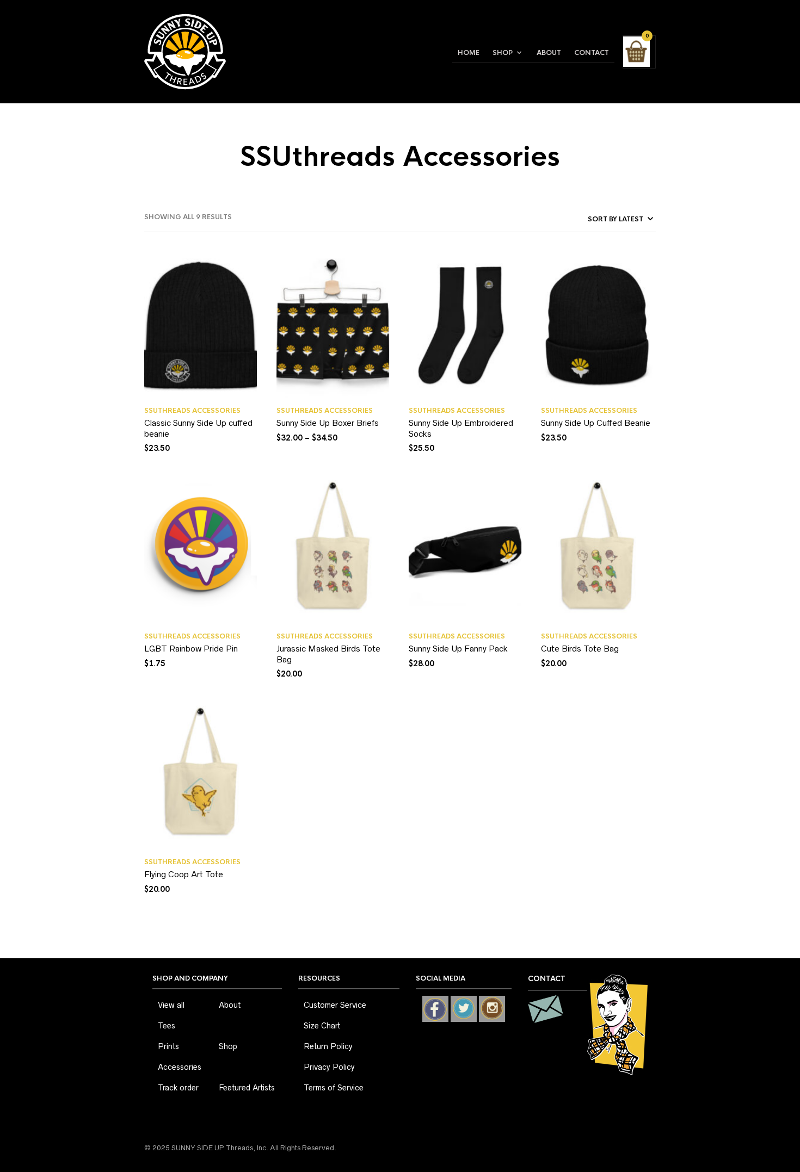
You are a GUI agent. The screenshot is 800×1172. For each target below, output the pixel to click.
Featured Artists (247, 1087)
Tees (166, 1025)
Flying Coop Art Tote (183, 874)
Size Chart (322, 1025)
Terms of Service (334, 1087)
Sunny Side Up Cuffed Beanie (595, 422)
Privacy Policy (329, 1067)
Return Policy (328, 1046)
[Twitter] (464, 1009)
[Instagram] (492, 1009)
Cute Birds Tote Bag (580, 648)
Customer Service (335, 1005)
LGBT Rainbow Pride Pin (191, 648)
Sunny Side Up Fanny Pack (458, 648)
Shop (503, 52)
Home (468, 52)
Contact (591, 52)
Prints (168, 1046)
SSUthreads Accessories (192, 410)
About (549, 52)
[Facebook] (435, 1009)
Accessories (179, 1067)
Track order (178, 1087)
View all (171, 1005)
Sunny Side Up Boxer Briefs (327, 422)
